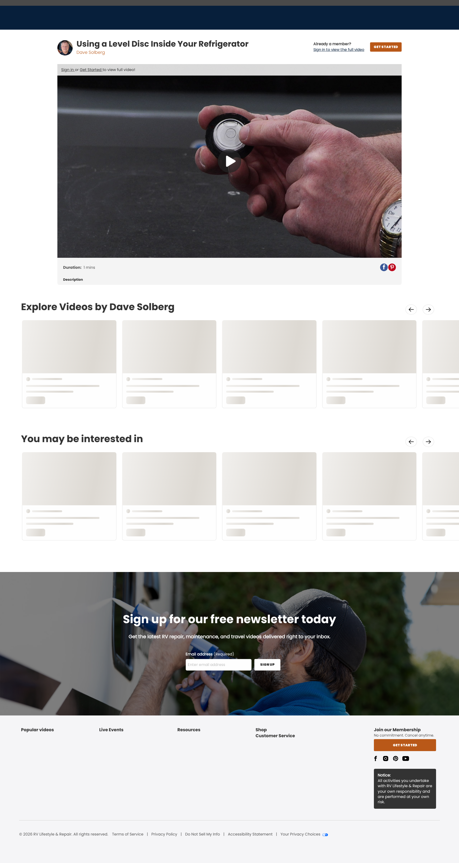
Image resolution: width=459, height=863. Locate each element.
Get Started (91, 69)
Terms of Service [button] (127, 834)
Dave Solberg (90, 52)
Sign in (68, 69)
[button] (338, 47)
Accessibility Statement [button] (250, 834)
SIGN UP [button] (267, 664)
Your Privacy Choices (300, 834)
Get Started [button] (405, 745)
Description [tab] (73, 279)
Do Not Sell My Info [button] (202, 834)
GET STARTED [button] (386, 46)
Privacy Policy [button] (164, 834)
